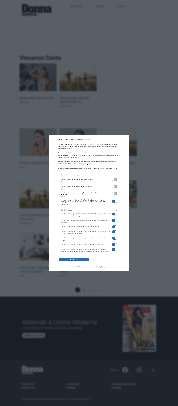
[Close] (125, 139)
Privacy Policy (100, 267)
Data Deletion (77, 267)
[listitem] (89, 175)
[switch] (114, 179)
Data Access (89, 267)
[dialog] (89, 203)
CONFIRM (74, 259)
